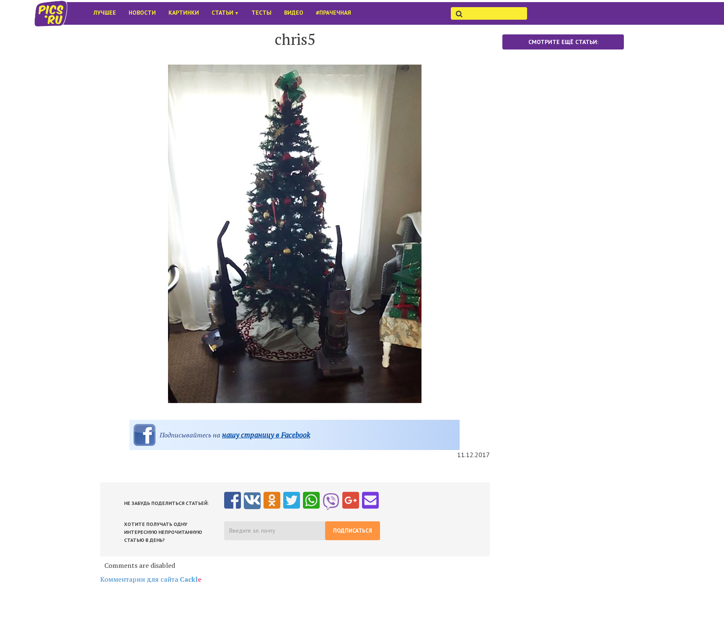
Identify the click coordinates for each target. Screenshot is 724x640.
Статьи (225, 12)
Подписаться (352, 530)
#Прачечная (333, 12)
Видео (293, 12)
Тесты (261, 12)
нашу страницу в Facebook (266, 435)
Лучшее (104, 12)
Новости (142, 12)
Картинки (183, 12)
